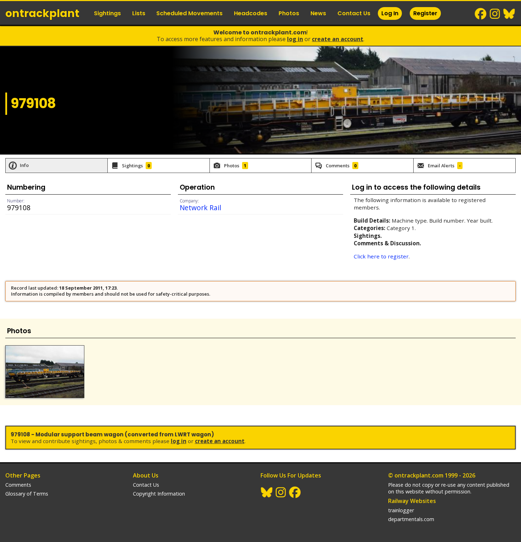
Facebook (481, 13)
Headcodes (250, 13)
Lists (138, 13)
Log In (389, 13)
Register (425, 13)
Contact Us (353, 13)
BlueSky (509, 13)
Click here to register (381, 256)
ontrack (42, 13)
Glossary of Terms (26, 493)
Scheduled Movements (189, 13)
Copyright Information (159, 493)
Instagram (495, 13)
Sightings (107, 13)
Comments (18, 484)
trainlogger (401, 510)
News (318, 13)
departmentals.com (411, 519)
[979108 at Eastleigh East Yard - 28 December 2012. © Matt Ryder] (45, 372)
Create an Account (337, 39)
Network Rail (200, 207)
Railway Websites (412, 501)
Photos (289, 13)
